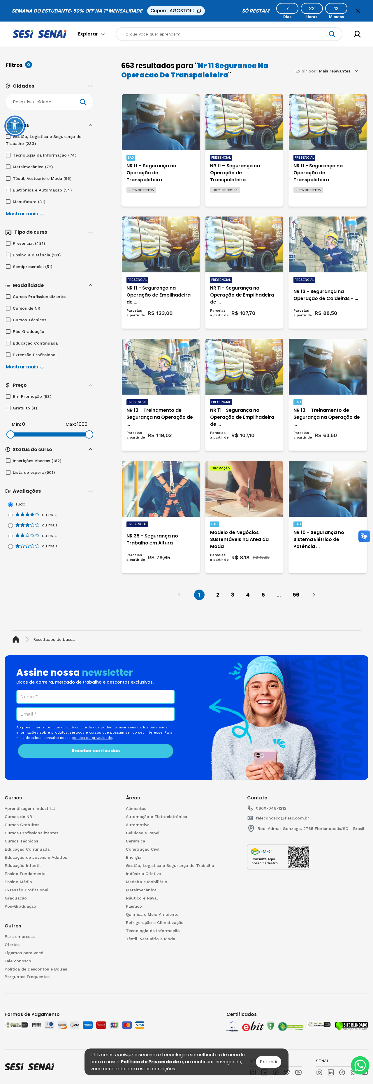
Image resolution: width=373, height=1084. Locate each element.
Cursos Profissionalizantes (39, 296)
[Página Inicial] (17, 639)
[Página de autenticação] (357, 34)
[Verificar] (351, 1026)
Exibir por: (306, 71)
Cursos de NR (26, 308)
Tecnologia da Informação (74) (44, 155)
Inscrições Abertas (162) (37, 460)
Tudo (20, 504)
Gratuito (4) (25, 408)
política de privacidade (92, 738)
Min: (16, 424)
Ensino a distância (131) (37, 255)
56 (296, 594)
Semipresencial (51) (32, 266)
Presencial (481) (29, 243)
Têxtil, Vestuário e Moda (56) (42, 178)
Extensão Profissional (35, 354)
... (279, 594)
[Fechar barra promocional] (357, 10)
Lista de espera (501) (34, 472)
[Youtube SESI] (298, 1072)
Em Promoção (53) (32, 396)
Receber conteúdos (96, 750)
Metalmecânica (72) (33, 166)
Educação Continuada (35, 343)
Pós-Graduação (28, 331)
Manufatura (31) (29, 201)
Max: (71, 424)
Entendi (268, 1061)
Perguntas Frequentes (27, 976)
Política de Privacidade (150, 1061)
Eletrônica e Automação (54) (42, 190)
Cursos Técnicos (29, 319)
